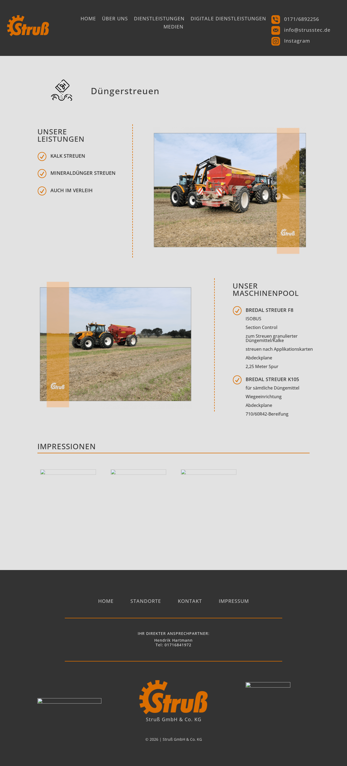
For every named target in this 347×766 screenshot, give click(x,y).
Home (88, 19)
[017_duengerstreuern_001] (208, 473)
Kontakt (190, 601)
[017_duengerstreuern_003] (68, 473)
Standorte (145, 601)
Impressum (234, 601)
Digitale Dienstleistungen (228, 19)
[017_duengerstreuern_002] (138, 473)
